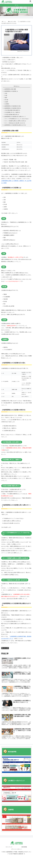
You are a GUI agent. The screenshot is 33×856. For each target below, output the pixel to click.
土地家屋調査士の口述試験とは (11, 91)
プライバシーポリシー (16, 849)
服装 (6, 97)
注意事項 (7, 103)
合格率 (6, 101)
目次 (15, 86)
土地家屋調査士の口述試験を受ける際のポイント (15, 116)
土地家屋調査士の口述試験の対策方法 (12, 108)
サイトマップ (9, 847)
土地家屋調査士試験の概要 (10, 89)
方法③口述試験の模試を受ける (12, 114)
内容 (6, 93)
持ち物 (6, 99)
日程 (6, 95)
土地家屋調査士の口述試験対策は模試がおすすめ (15, 125)
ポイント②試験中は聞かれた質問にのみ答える (15, 120)
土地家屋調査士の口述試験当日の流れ (12, 106)
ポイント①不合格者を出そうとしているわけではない (17, 118)
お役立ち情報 (5, 648)
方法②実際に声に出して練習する (12, 112)
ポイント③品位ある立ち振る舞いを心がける (15, 123)
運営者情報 (24, 847)
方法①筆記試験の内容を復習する (12, 110)
